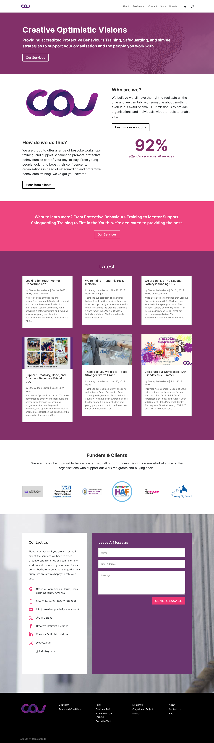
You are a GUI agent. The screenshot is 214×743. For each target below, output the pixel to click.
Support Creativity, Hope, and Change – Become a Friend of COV (46, 378)
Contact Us (174, 709)
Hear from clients (39, 185)
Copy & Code (39, 739)
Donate (173, 6)
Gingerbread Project (142, 709)
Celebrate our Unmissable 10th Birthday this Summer (166, 373)
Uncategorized (40, 293)
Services (137, 6)
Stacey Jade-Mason (39, 290)
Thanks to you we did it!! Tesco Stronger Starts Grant (106, 373)
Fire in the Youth (104, 721)
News (28, 293)
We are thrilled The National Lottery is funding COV (163, 282)
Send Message (168, 601)
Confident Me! (103, 709)
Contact (152, 6)
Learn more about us (130, 127)
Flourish (136, 713)
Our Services (35, 57)
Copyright (64, 704)
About (126, 6)
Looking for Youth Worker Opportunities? (43, 282)
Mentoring (137, 704)
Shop (163, 6)
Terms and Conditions (70, 709)
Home (99, 704)
